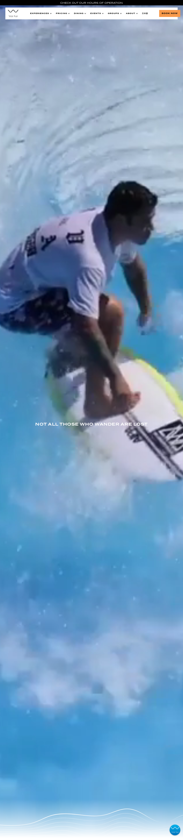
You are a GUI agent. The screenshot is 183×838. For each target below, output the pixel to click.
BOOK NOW (170, 13)
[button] (41, 13)
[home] (13, 13)
